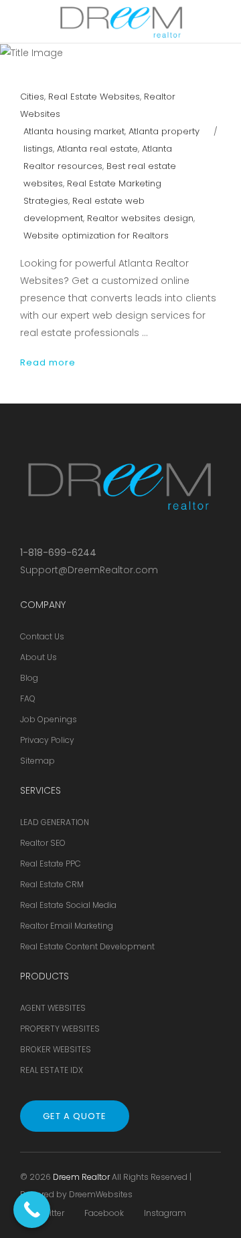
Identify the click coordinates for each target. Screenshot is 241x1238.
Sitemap (37, 760)
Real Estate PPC (50, 863)
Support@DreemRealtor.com (89, 570)
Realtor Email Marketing (66, 925)
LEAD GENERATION (54, 822)
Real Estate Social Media (68, 905)
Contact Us (42, 636)
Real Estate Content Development (87, 946)
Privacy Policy (47, 740)
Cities (32, 96)
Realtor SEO (43, 842)
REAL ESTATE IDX (51, 1070)
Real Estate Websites (94, 96)
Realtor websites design (140, 218)
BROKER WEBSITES (55, 1049)
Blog (29, 677)
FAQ (27, 698)
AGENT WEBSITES (53, 1008)
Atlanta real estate (97, 148)
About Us (38, 657)
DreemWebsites (101, 1194)
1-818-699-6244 (58, 552)
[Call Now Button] (31, 1209)
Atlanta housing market (74, 131)
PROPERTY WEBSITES (60, 1028)
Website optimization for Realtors (96, 235)
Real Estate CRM (52, 884)
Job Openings (48, 719)
